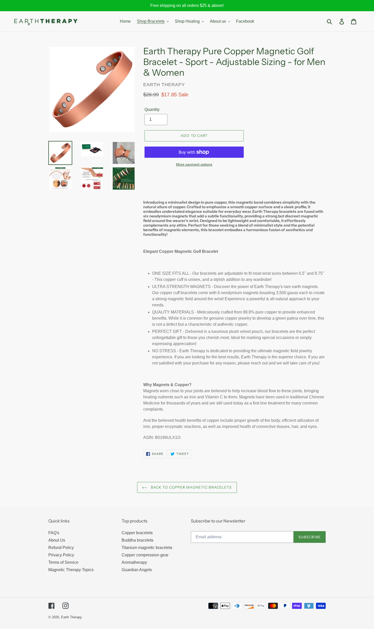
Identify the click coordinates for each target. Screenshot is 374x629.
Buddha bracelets (137, 540)
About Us (56, 540)
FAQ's (53, 533)
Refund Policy (61, 547)
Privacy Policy (61, 555)
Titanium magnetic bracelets (147, 547)
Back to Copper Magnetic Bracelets (191, 487)
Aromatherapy (134, 562)
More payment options (194, 164)
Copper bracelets (137, 533)
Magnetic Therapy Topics (71, 570)
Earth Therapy (71, 617)
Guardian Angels (137, 570)
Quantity (152, 109)
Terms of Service (63, 562)
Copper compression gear (145, 555)
